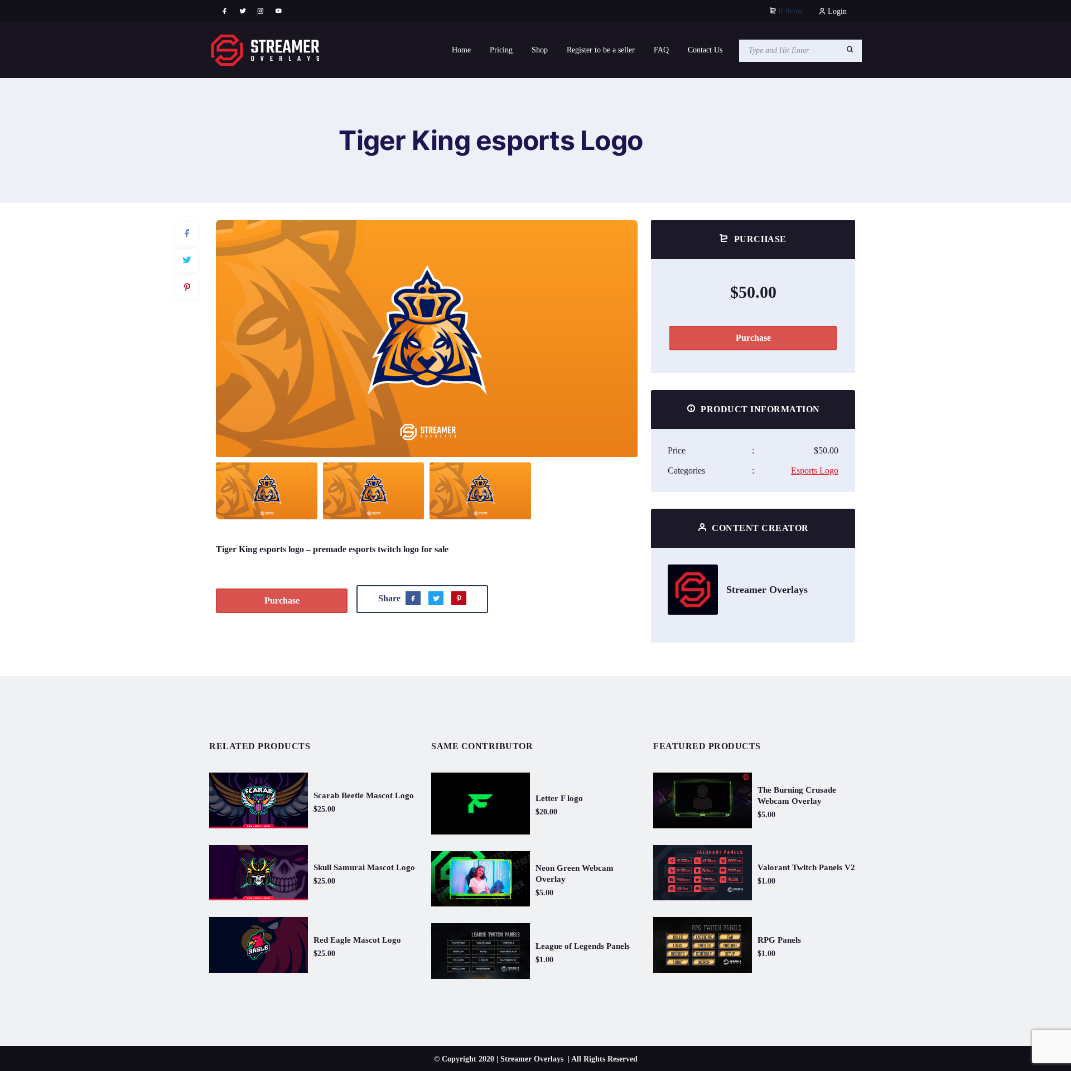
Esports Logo (814, 470)
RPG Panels (779, 939)
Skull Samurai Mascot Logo (364, 867)
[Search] (849, 50)
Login (836, 11)
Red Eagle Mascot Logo (357, 939)
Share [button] (249, 237)
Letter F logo (559, 798)
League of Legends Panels (583, 946)
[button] (615, 338)
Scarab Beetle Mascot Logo (363, 795)
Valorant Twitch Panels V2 (806, 867)
